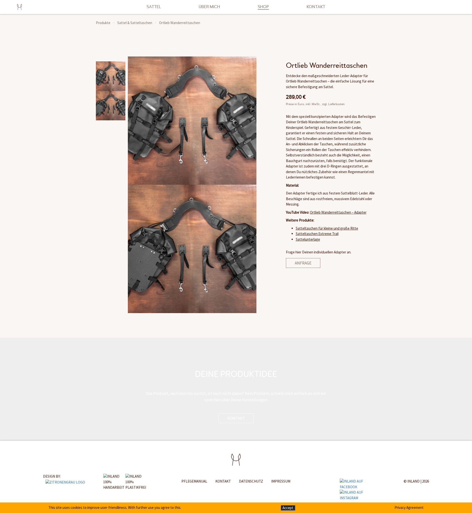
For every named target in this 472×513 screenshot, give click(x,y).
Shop (263, 6)
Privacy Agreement (409, 507)
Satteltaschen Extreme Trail (317, 233)
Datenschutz (251, 481)
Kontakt (316, 6)
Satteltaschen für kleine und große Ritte (327, 228)
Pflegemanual (194, 481)
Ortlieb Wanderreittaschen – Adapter (338, 212)
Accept (287, 507)
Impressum (280, 481)
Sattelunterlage (308, 239)
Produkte (103, 22)
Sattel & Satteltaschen (134, 22)
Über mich (209, 6)
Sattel (154, 6)
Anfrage (303, 263)
